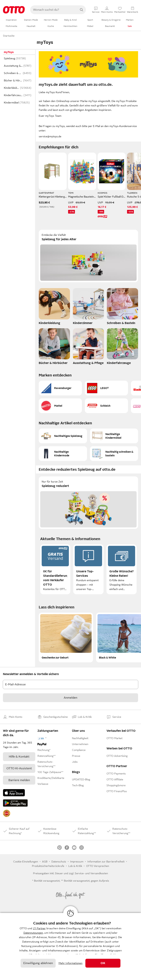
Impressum (76, 861)
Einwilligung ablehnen (38, 963)
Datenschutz (58, 861)
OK (103, 963)
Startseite (9, 35)
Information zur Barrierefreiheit (105, 861)
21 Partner (39, 928)
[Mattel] (60, 405)
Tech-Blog (78, 785)
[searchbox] (53, 9)
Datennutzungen (33, 932)
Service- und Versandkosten (91, 873)
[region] (70, 942)
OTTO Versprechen (97, 865)
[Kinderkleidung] (54, 307)
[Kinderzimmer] (88, 307)
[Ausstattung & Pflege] (88, 347)
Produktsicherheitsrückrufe (48, 865)
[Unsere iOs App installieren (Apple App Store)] (14, 792)
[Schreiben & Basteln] (122, 307)
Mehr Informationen (71, 963)
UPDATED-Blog (81, 779)
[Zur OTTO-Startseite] (14, 9)
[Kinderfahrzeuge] (122, 347)
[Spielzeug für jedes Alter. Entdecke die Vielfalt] (88, 256)
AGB (44, 861)
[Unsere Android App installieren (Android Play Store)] (15, 803)
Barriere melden (19, 780)
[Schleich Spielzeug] (106, 405)
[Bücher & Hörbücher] (54, 347)
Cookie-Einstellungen (25, 861)
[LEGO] (106, 388)
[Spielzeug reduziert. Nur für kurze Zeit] (88, 502)
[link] (6, 813)
